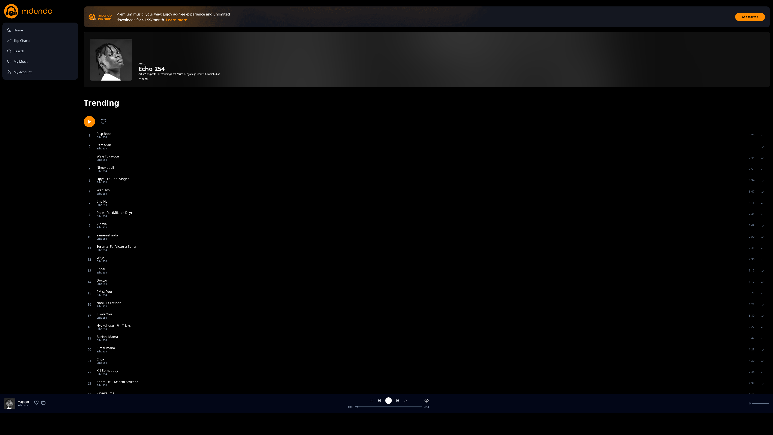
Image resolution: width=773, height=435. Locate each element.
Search (19, 51)
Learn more (176, 19)
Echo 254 (23, 405)
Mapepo (23, 402)
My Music (21, 61)
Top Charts (22, 40)
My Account (23, 72)
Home (18, 30)
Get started (750, 17)
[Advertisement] (386, 423)
